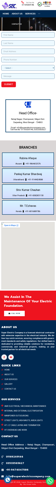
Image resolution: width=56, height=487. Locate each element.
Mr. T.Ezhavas (28, 205)
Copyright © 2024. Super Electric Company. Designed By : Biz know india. (28, 483)
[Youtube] (11, 357)
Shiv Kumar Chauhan (28, 190)
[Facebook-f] (4, 357)
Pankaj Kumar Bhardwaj (28, 174)
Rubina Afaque (28, 158)
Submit (8, 84)
